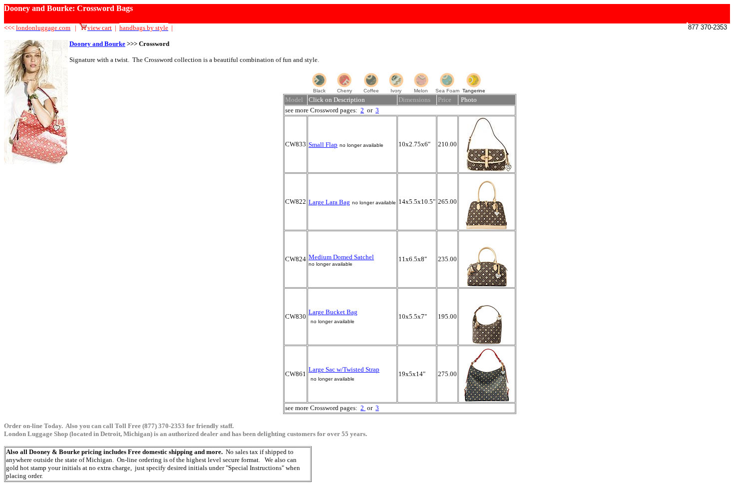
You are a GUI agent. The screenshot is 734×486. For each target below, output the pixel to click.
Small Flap (323, 144)
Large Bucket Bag (333, 312)
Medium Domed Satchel (341, 257)
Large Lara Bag (329, 202)
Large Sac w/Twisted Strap (344, 369)
